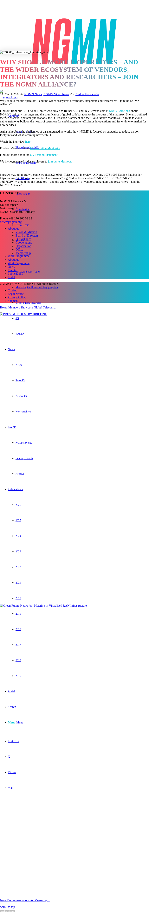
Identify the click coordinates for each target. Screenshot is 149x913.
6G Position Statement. (44, 154)
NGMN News (33, 94)
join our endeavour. (60, 161)
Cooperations (24, 242)
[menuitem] (78, 290)
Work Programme (18, 263)
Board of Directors (27, 235)
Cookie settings (7, 911)
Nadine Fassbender (87, 94)
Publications (15, 273)
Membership (23, 253)
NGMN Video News (56, 94)
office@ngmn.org (11, 222)
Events (12, 270)
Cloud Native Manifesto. (45, 148)
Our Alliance (23, 239)
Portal (11, 277)
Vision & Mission (26, 232)
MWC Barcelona (119, 111)
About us (13, 228)
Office (19, 249)
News (11, 266)
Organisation (23, 246)
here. (28, 141)
